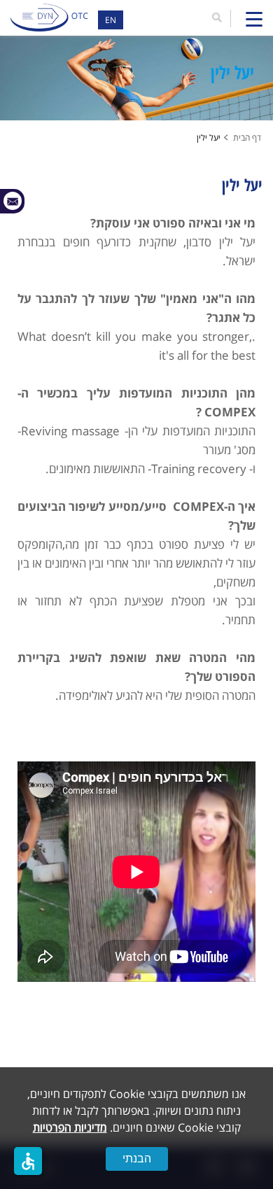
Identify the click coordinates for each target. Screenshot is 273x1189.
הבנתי (136, 1159)
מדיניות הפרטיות (70, 1127)
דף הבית (247, 137)
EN (110, 20)
